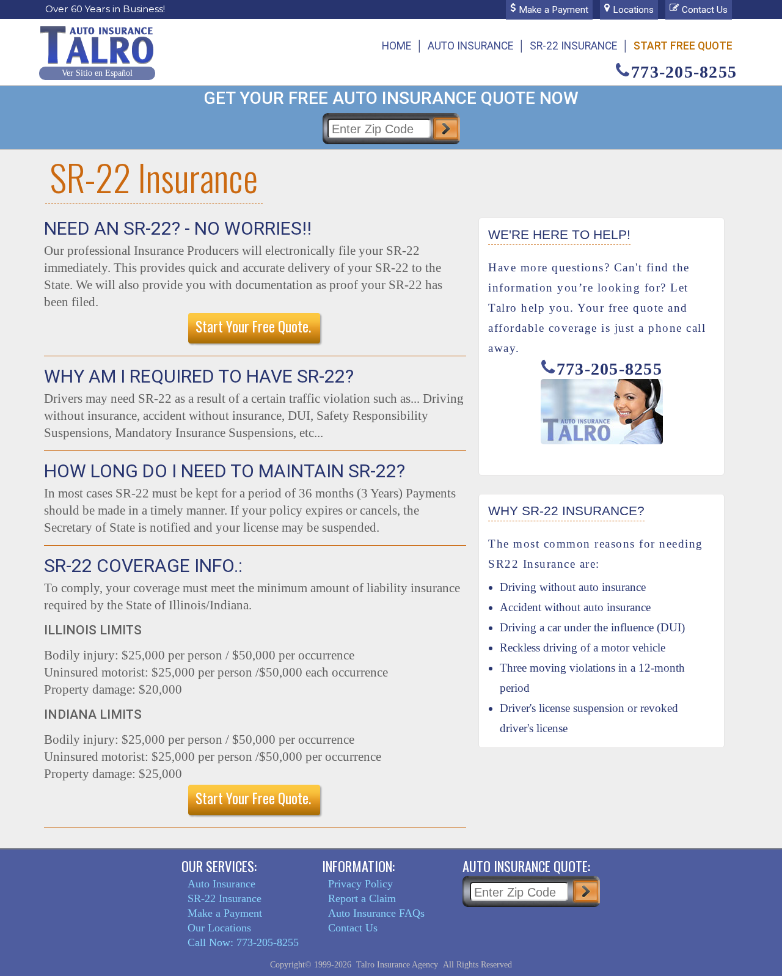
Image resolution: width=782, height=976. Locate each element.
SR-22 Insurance (573, 46)
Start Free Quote (683, 46)
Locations (633, 9)
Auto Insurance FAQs (376, 913)
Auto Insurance (470, 46)
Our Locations (219, 928)
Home (396, 46)
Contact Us (705, 9)
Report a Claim (362, 898)
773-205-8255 (684, 71)
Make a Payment (553, 9)
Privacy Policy (360, 884)
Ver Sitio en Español (97, 73)
